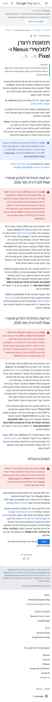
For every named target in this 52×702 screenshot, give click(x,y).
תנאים (47, 689)
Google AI (45, 673)
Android (46, 655)
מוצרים (37, 30)
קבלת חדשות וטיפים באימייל (38, 604)
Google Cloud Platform (40, 668)
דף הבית (47, 30)
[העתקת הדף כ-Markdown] (26, 56)
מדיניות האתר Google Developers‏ (17, 575)
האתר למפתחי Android (40, 616)
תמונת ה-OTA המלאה (40, 103)
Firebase (46, 664)
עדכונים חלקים (23, 233)
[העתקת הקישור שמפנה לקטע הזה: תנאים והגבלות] (25, 459)
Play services (35, 3)
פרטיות (39, 689)
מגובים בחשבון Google (16, 503)
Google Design (43, 621)
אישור (43, 541)
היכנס (5, 3)
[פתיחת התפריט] (46, 3)
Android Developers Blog (39, 600)
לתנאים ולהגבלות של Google (21, 512)
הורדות (8, 30)
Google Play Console (41, 637)
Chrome (46, 660)
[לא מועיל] (31, 36)
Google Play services (22, 30)
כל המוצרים (45, 677)
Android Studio (43, 633)
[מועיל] (35, 36)
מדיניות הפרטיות (29, 518)
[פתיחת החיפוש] (12, 3)
